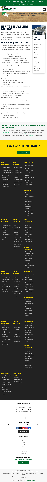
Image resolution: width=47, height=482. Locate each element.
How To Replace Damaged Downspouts (28, 173)
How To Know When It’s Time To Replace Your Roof (29, 213)
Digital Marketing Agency (30, 480)
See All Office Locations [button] (23, 415)
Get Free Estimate (23, 152)
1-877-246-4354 (30, 4)
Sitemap (28, 470)
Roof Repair (28, 190)
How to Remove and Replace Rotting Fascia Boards (29, 198)
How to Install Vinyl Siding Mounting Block (18, 184)
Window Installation (28, 346)
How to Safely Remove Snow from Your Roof (6, 175)
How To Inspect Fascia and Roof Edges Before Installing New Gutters (17, 286)
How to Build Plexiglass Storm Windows (5, 186)
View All (23, 462)
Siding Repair (28, 271)
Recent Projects (16, 1)
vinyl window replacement (29, 134)
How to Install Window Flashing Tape (28, 367)
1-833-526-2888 (37, 149)
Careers (6, 1)
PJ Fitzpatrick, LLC (23, 470)
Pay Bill (29, 1)
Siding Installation (16, 164)
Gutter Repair (28, 163)
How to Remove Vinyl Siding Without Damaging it (29, 275)
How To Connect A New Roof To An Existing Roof (6, 334)
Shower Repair (28, 297)
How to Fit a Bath (5, 291)
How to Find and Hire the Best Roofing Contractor (6, 181)
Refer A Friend (23, 2)
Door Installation (28, 220)
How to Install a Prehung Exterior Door (28, 236)
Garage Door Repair (17, 374)
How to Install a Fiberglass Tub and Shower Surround (6, 284)
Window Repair (28, 321)
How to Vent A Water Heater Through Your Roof (6, 339)
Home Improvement (5, 164)
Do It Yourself (25, 1)
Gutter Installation (16, 272)
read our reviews (23, 431)
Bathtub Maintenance (16, 322)
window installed (5, 132)
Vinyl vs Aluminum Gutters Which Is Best (23, 459)
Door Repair (5, 373)
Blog (21, 1)
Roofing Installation (5, 322)
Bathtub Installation (5, 272)
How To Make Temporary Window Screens (29, 339)
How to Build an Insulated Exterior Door (28, 241)
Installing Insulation (4, 220)
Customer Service (35, 1)
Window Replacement (16, 220)
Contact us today (32, 135)
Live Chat (41, 1)
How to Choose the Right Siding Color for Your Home (18, 169)
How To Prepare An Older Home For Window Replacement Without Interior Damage (18, 245)
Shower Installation (28, 248)
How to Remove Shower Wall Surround (28, 315)
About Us (10, 1)
